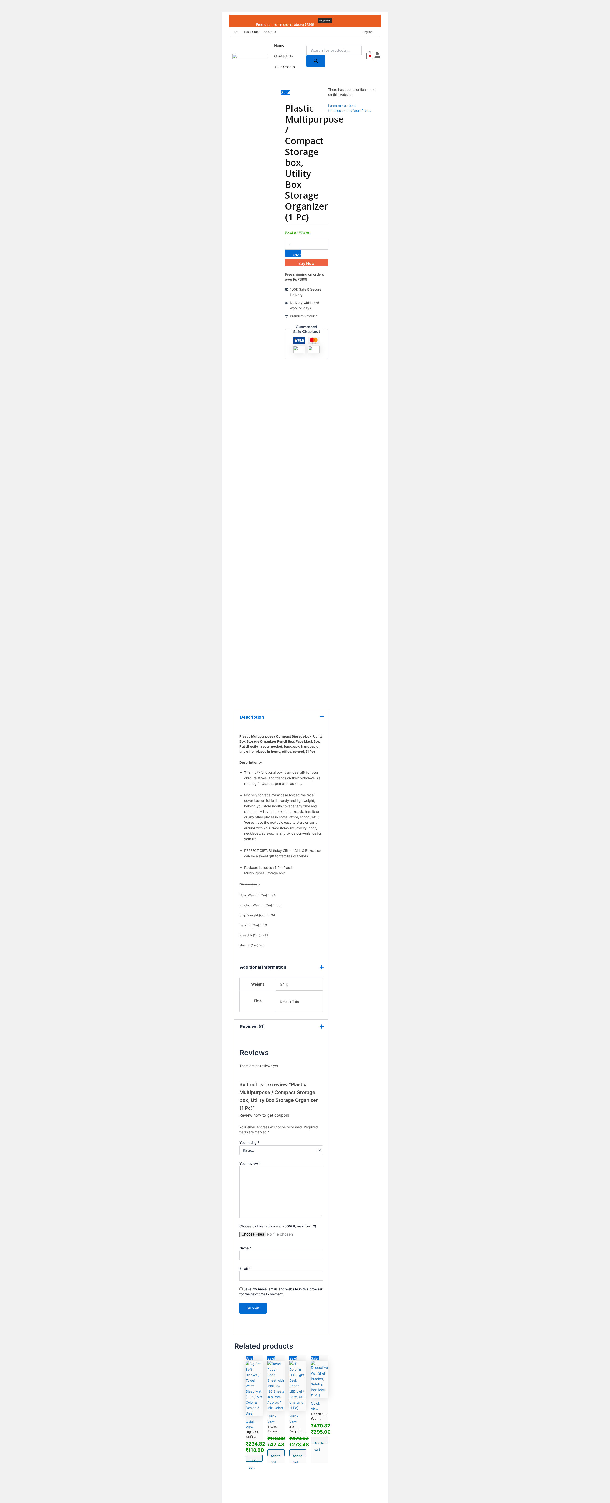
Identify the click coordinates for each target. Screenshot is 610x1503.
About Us (270, 32)
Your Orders (284, 67)
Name (245, 1248)
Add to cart (296, 255)
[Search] (315, 61)
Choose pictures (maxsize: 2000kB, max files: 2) (277, 1226)
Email (244, 1269)
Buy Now (306, 263)
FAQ (236, 32)
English (367, 32)
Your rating (249, 1142)
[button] (368, 32)
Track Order (251, 32)
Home (279, 45)
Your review (250, 1163)
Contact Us (283, 56)
